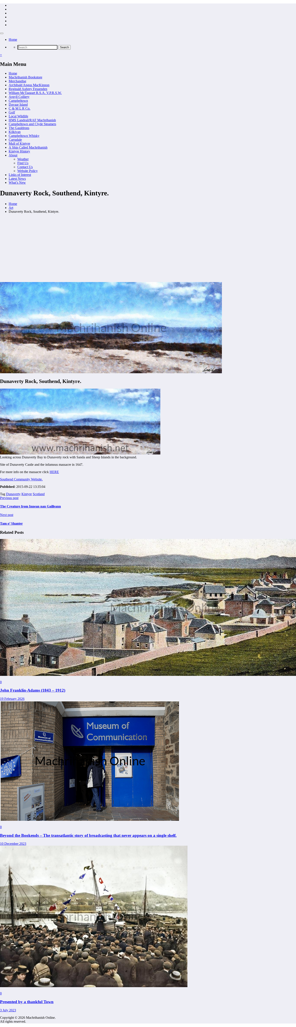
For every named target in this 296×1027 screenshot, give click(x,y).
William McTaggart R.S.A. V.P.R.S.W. (35, 93)
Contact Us (25, 167)
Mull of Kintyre (19, 143)
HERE (54, 472)
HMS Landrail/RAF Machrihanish (32, 120)
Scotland (39, 494)
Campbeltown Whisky (24, 136)
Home (13, 39)
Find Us (22, 163)
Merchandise (17, 81)
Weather (23, 159)
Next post (6, 515)
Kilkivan (15, 132)
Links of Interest (20, 175)
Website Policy (27, 171)
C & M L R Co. (19, 108)
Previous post (9, 498)
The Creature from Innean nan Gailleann (30, 506)
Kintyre (26, 494)
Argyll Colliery (19, 97)
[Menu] (1, 33)
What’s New (17, 182)
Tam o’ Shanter (11, 523)
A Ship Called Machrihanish (28, 147)
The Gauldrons (19, 128)
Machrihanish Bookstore (25, 77)
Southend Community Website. (21, 479)
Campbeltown (18, 100)
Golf (12, 112)
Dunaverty (13, 494)
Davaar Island (18, 104)
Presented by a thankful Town (27, 1001)
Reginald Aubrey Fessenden (28, 89)
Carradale (15, 139)
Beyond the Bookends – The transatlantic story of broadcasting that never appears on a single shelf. (88, 835)
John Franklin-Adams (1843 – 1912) (32, 690)
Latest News (17, 178)
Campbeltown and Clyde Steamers (32, 124)
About (13, 155)
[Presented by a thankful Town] (93, 986)
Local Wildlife (18, 116)
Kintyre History (19, 151)
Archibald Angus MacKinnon (29, 85)
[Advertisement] (148, 247)
